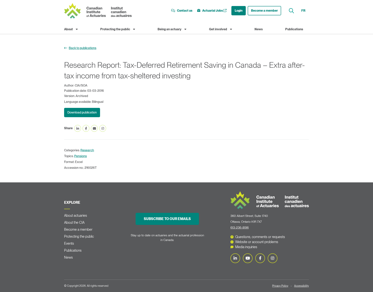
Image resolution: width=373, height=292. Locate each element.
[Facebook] (260, 258)
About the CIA (74, 222)
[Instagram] (272, 258)
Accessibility (301, 285)
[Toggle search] (292, 10)
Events (69, 243)
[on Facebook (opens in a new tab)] (86, 128)
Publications (294, 29)
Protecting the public (115, 29)
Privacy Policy (280, 285)
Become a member (264, 10)
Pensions (80, 156)
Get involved (218, 29)
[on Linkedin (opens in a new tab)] (77, 128)
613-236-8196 (239, 227)
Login (238, 10)
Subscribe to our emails (167, 219)
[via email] (94, 128)
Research (87, 150)
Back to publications (82, 48)
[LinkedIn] (235, 258)
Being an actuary (169, 29)
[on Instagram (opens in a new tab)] (102, 128)
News (258, 29)
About (68, 29)
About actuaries (75, 215)
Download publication (82, 112)
